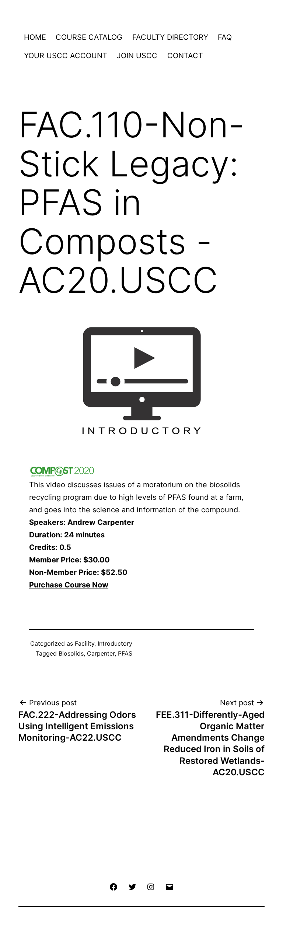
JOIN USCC (137, 55)
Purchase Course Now (68, 584)
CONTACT (185, 55)
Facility (84, 643)
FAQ (225, 37)
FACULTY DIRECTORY (170, 37)
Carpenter (101, 653)
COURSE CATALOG (89, 37)
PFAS (125, 653)
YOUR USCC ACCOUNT (65, 55)
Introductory (115, 643)
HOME (35, 37)
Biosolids (71, 653)
